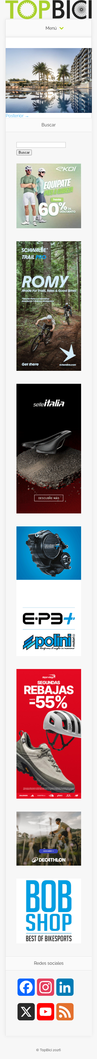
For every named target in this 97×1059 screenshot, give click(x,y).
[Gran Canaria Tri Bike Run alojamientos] (49, 111)
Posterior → (17, 115)
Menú (51, 28)
